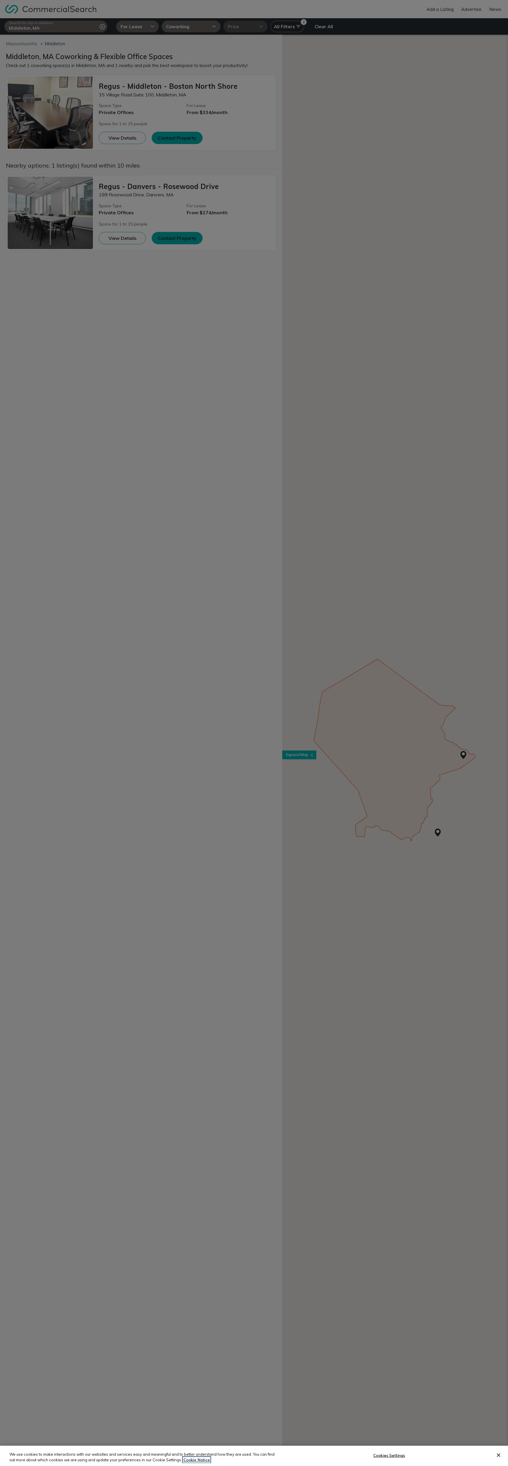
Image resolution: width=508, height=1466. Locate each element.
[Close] (498, 1455)
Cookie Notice (196, 1459)
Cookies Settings (389, 1455)
